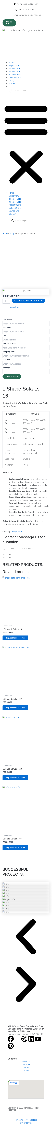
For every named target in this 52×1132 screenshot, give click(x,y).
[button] (26, 143)
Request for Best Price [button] (15, 638)
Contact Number (9, 344)
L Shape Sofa (15, 77)
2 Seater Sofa (15, 68)
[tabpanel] (26, 345)
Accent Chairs (15, 74)
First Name (7, 320)
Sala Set (12, 83)
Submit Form (12, 376)
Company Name (9, 352)
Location (6, 360)
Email (5, 336)
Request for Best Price (28, 301)
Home (11, 62)
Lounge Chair (14, 80)
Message (6, 368)
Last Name (7, 328)
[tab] (14, 307)
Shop (12, 233)
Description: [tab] (8, 554)
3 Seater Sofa (15, 71)
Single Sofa (14, 65)
